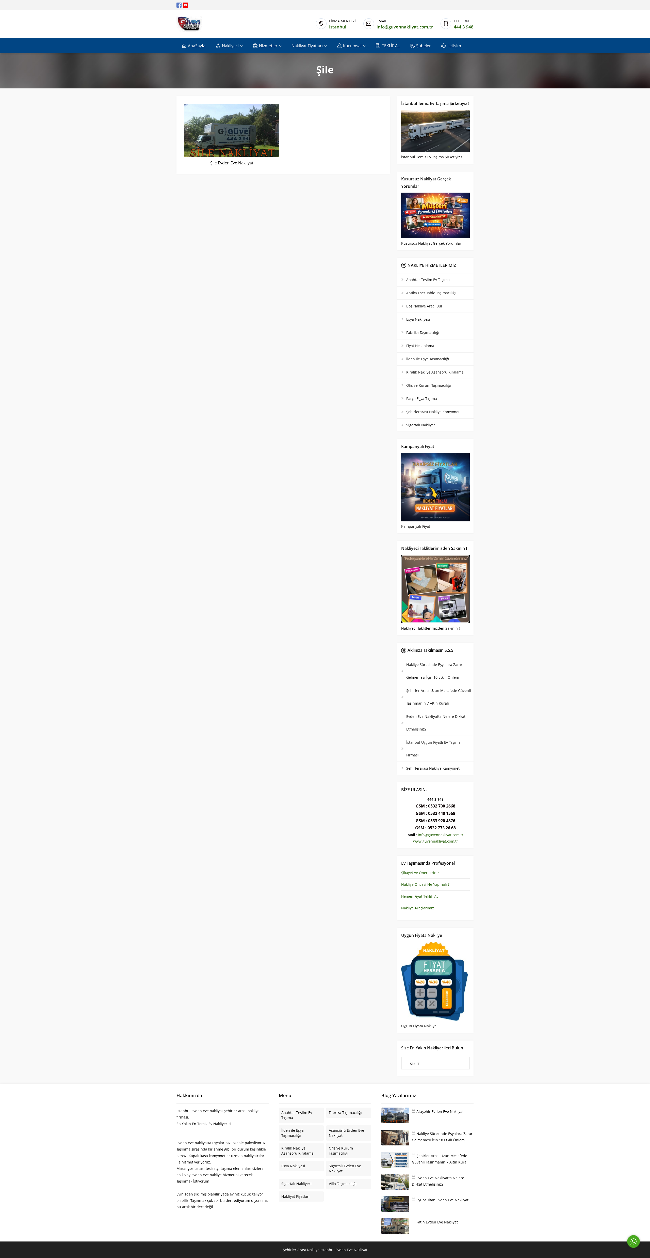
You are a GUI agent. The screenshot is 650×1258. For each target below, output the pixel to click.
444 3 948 (464, 27)
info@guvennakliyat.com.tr (405, 27)
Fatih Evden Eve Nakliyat (437, 1222)
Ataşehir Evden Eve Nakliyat (440, 1111)
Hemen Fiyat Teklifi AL (419, 896)
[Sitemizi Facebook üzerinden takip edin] (179, 5)
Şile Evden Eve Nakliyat (231, 163)
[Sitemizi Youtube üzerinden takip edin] (185, 5)
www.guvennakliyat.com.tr (435, 841)
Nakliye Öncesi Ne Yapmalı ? (425, 884)
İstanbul (337, 27)
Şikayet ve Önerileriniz (420, 872)
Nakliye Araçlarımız (417, 908)
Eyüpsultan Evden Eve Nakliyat (442, 1200)
